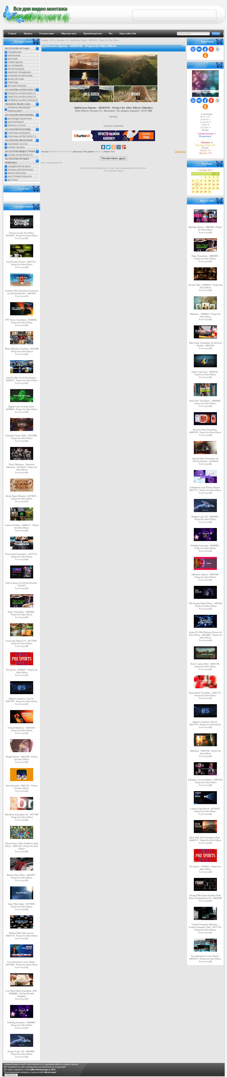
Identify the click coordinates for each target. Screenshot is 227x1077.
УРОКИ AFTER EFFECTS (20, 155)
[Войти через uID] (193, 49)
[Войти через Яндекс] (211, 49)
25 (213, 188)
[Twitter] (108, 147)
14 (67, 40)
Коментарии (21, 238)
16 (205, 184)
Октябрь (60, 40)
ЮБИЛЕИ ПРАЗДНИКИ (19, 72)
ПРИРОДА (13, 82)
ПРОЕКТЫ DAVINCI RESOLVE (23, 100)
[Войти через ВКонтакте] (199, 49)
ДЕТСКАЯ (13, 180)
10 (209, 181)
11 (213, 181)
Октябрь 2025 (205, 170)
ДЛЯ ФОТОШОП (16, 122)
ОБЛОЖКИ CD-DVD (18, 144)
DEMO (113, 116)
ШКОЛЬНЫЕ (14, 55)
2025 (52, 40)
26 (218, 188)
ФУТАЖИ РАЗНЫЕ (17, 86)
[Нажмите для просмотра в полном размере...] (113, 101)
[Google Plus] (124, 147)
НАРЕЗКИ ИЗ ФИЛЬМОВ (20, 76)
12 (218, 181)
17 (209, 184)
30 (205, 192)
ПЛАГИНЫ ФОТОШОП (19, 133)
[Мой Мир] (119, 147)
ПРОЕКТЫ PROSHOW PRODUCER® (19, 109)
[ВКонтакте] (103, 147)
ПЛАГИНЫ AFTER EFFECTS (22, 136)
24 (209, 188)
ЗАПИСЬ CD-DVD (17, 125)
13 (193, 184)
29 (201, 192)
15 (201, 184)
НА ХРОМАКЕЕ (15, 65)
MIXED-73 (99, 152)
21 (197, 188)
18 (213, 184)
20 (193, 188)
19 (218, 184)
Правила (28, 33)
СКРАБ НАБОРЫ (16, 147)
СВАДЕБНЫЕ (14, 52)
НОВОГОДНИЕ (15, 62)
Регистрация (110, 170)
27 (193, 192)
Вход (119, 170)
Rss (110, 33)
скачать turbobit (113, 125)
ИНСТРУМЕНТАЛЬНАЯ (20, 176)
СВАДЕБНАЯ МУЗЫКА (19, 166)
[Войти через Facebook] (205, 49)
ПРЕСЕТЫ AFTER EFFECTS (22, 97)
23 (205, 188)
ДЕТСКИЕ (13, 59)
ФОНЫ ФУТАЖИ (16, 79)
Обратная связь (68, 33)
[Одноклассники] (113, 147)
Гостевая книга (46, 33)
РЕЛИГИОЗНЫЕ (16, 69)
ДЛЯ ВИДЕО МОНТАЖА (20, 118)
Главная (12, 33)
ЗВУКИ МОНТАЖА (17, 173)
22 (201, 188)
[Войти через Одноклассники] (205, 55)
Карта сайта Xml (128, 33)
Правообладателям (93, 33)
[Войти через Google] (217, 49)
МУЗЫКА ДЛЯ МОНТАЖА (20, 170)
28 (197, 192)
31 (209, 192)
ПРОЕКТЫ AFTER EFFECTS (22, 93)
